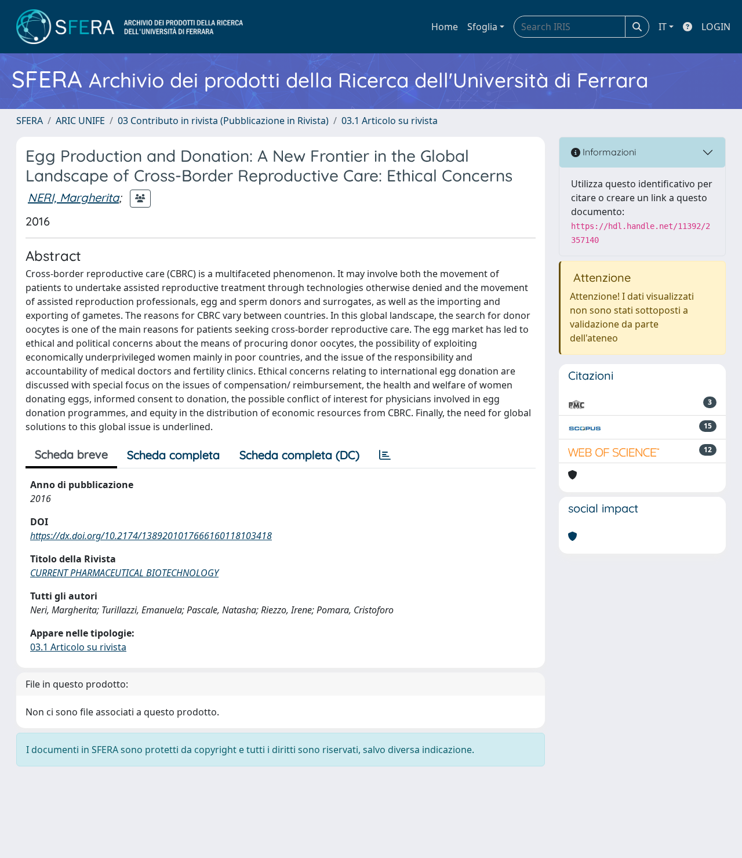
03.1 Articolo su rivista (389, 120)
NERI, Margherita (73, 197)
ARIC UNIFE (80, 120)
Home (444, 26)
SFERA (29, 120)
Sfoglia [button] (482, 26)
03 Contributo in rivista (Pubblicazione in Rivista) (223, 120)
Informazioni (608, 152)
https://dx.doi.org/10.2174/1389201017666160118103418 (151, 535)
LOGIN (715, 26)
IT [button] (663, 26)
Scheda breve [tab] (71, 454)
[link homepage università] (129, 26)
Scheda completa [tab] (173, 455)
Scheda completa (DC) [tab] (299, 455)
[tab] (385, 455)
